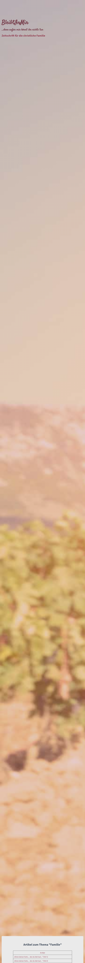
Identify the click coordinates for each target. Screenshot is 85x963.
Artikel (42, 953)
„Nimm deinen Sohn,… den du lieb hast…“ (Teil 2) (31, 961)
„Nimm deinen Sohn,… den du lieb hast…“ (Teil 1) (31, 957)
